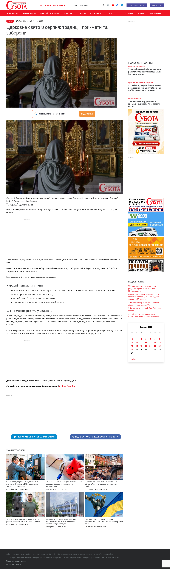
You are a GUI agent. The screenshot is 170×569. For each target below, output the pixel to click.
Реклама (73, 5)
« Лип (133, 359)
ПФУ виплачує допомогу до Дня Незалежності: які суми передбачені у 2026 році (104, 521)
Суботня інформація (136, 66)
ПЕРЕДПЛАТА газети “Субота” (53, 5)
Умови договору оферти (16, 561)
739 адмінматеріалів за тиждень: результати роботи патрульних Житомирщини (145, 71)
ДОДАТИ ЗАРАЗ (87, 114)
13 (146, 342)
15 (155, 342)
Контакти (84, 5)
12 (141, 342)
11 (137, 342)
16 (160, 342)
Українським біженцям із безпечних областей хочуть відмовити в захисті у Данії (102, 484)
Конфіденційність (13, 564)
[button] (104, 5)
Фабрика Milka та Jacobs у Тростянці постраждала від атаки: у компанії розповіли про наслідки (61, 521)
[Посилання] (16, 5)
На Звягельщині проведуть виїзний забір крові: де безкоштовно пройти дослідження (64, 484)
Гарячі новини (134, 98)
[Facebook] (117, 5)
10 (132, 342)
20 (146, 346)
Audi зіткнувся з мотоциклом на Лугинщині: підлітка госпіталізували (143, 315)
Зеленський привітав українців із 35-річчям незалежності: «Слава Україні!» (23, 520)
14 (150, 342)
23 (160, 346)
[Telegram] (122, 5)
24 (132, 349)
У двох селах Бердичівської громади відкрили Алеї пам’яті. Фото (144, 104)
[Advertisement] (64, 238)
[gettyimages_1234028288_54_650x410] (64, 157)
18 (137, 346)
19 (141, 346)
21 (150, 346)
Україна (149, 82)
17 (132, 346)
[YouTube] (113, 5)
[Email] (108, 5)
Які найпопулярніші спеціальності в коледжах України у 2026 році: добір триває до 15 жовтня (22, 484)
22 (155, 346)
